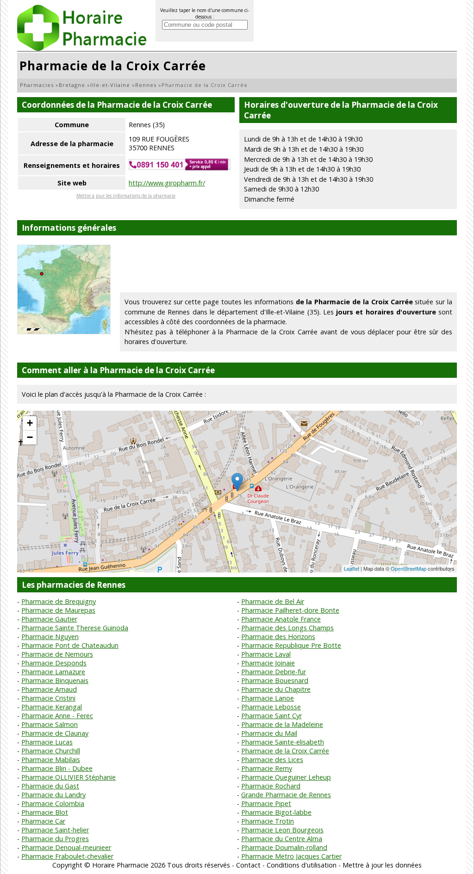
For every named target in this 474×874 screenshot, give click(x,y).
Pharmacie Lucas (47, 742)
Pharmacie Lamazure (53, 671)
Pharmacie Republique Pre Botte (291, 645)
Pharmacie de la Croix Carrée (285, 750)
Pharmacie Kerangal (51, 706)
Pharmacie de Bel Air (272, 601)
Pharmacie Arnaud (49, 689)
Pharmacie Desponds (54, 663)
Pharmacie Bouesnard (274, 680)
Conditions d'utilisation (302, 865)
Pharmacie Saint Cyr (271, 715)
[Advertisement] (288, 265)
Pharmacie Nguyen (50, 636)
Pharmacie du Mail (269, 733)
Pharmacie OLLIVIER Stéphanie (68, 777)
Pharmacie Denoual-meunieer (66, 847)
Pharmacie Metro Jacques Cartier (291, 856)
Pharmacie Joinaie (268, 663)
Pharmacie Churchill (50, 750)
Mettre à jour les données (382, 865)
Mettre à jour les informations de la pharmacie (125, 195)
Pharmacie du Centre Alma (281, 838)
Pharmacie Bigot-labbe (276, 812)
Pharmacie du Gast (50, 786)
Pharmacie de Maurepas (58, 610)
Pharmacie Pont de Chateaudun (69, 645)
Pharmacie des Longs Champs (287, 627)
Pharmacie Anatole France (281, 619)
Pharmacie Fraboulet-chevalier (67, 856)
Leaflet (351, 568)
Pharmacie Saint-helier (55, 829)
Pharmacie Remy (266, 768)
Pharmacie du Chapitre (276, 689)
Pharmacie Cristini (48, 698)
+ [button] (30, 423)
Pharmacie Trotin (267, 821)
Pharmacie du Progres (55, 838)
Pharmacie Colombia (52, 803)
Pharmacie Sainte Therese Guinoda (74, 627)
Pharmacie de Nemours (57, 654)
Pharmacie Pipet (266, 803)
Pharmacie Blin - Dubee (57, 768)
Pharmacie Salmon (49, 724)
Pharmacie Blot (44, 812)
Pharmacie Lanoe (267, 698)
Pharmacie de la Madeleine (282, 724)
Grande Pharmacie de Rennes (286, 794)
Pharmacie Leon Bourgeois (282, 829)
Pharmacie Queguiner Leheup (286, 777)
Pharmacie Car (43, 821)
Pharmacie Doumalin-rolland (284, 847)
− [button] (30, 437)
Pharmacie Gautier (49, 619)
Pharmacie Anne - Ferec (57, 715)
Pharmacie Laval (266, 654)
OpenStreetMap (408, 568)
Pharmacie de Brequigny (58, 601)
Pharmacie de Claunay (54, 733)
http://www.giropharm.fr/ (167, 182)
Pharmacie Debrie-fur (273, 671)
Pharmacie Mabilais (50, 759)
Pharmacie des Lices (272, 759)
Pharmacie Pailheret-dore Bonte (290, 610)
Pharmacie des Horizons (278, 636)
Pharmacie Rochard (270, 786)
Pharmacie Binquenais (54, 680)
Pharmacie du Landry (53, 794)
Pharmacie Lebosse (271, 706)
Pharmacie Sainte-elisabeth (282, 742)
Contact (248, 865)
